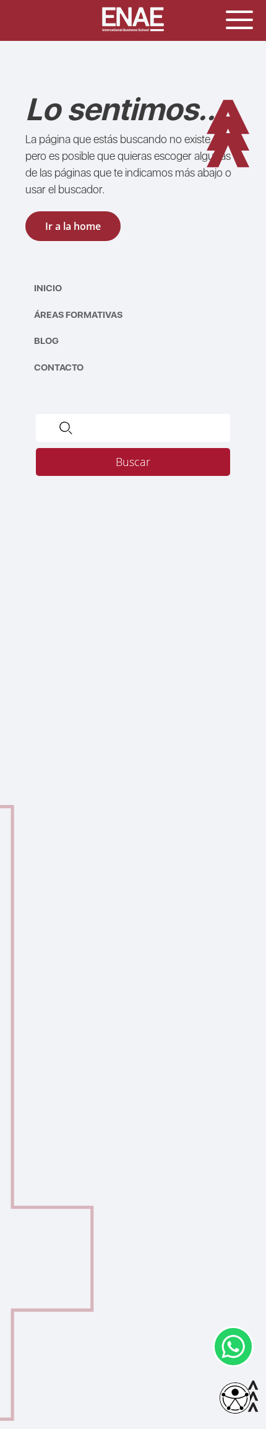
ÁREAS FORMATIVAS (78, 314)
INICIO (48, 288)
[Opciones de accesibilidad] (235, 1399)
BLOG (46, 340)
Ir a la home (73, 226)
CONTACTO (59, 367)
